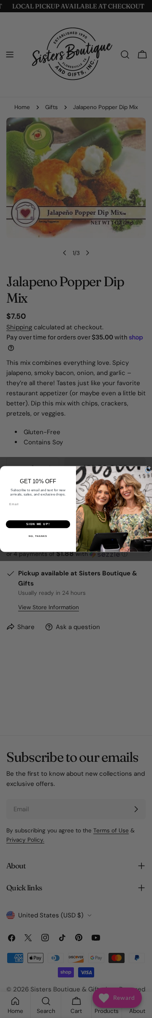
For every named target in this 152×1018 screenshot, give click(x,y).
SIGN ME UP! (38, 524)
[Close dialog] (147, 470)
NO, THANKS (38, 535)
